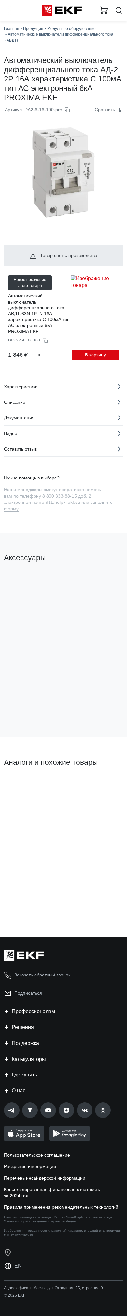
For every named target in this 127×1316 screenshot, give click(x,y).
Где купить (24, 1074)
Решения (23, 1027)
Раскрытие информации (30, 1166)
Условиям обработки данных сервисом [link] (34, 1221)
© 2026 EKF (14, 1295)
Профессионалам (33, 1011)
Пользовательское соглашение (37, 1155)
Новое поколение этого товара (30, 283)
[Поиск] (119, 10)
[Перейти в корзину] (104, 10)
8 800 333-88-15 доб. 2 (66, 496)
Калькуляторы (29, 1059)
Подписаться (28, 993)
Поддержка (25, 1043)
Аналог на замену (25, 784)
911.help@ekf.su (63, 502)
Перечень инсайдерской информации (44, 1178)
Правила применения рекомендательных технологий (61, 1207)
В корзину (95, 354)
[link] (12, 1110)
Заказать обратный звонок (42, 974)
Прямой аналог (99, 787)
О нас (18, 1090)
